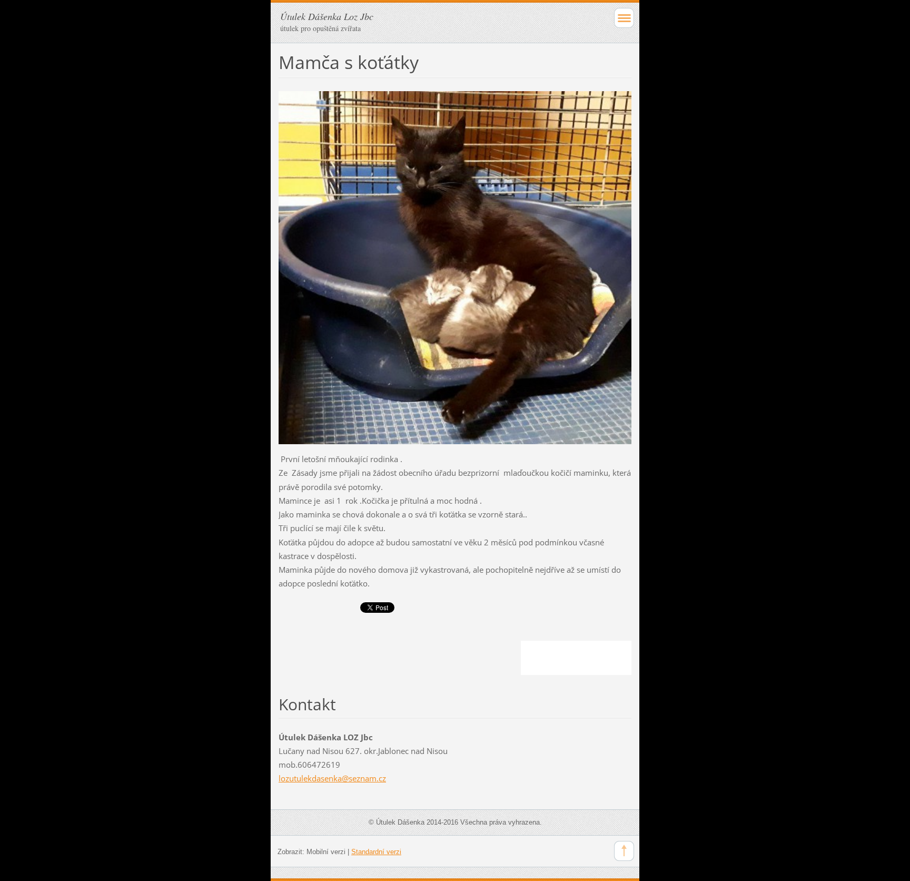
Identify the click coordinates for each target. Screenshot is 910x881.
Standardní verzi (376, 852)
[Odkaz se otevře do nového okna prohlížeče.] (455, 266)
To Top (624, 851)
